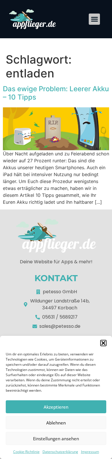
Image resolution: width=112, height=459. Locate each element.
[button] (103, 343)
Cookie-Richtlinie (26, 451)
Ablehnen (56, 423)
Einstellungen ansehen (56, 438)
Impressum (90, 451)
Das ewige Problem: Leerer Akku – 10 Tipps (56, 93)
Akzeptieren (56, 407)
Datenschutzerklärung (60, 451)
